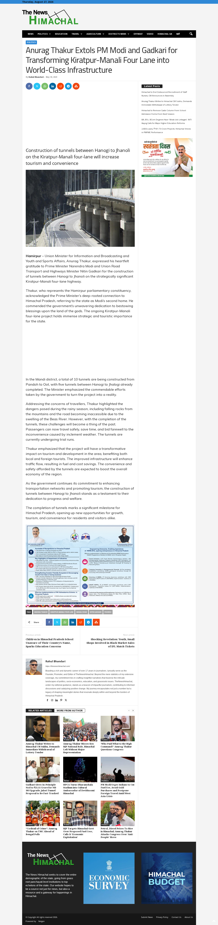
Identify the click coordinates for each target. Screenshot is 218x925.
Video (150, 34)
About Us (189, 917)
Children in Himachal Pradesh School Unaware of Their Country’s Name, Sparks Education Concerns (49, 643)
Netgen (41, 921)
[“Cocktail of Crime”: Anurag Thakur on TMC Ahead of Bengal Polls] (43, 813)
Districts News (117, 34)
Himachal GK (165, 34)
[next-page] (133, 710)
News (31, 34)
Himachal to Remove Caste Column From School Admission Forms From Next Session (164, 112)
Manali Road (81, 612)
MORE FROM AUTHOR (70, 710)
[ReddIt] (60, 86)
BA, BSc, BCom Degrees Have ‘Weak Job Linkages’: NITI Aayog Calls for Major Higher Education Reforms (167, 121)
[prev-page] (129, 710)
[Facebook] (29, 86)
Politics (43, 34)
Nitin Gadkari (96, 612)
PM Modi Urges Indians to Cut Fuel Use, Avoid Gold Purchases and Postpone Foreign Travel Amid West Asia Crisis (117, 790)
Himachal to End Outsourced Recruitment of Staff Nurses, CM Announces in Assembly (164, 93)
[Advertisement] (80, 118)
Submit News (147, 917)
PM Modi (107, 612)
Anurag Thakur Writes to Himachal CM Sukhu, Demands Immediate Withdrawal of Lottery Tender (167, 103)
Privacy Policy (162, 917)
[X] (37, 86)
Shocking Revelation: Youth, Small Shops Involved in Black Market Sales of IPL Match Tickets (111, 643)
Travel (75, 34)
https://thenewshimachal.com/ (57, 666)
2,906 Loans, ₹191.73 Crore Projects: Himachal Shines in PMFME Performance (166, 130)
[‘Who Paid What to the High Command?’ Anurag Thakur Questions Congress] (118, 728)
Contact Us (176, 917)
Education (61, 34)
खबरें (178, 34)
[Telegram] (68, 86)
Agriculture (94, 34)
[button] (191, 34)
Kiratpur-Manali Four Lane (61, 612)
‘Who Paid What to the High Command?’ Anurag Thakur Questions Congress (116, 746)
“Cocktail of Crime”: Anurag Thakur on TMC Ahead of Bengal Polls (41, 831)
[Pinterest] (61, 700)
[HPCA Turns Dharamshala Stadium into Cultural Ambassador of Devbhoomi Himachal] (80, 769)
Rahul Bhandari (36, 77)
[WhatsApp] (44, 86)
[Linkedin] (52, 86)
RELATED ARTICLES (40, 710)
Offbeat (138, 34)
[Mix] (76, 86)
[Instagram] (52, 700)
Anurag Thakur (41, 612)
